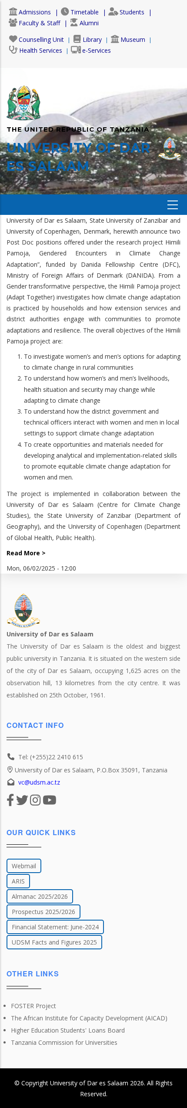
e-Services (96, 50)
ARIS (18, 881)
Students (132, 12)
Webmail (24, 866)
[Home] (23, 98)
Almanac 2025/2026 (40, 896)
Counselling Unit (41, 39)
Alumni (89, 23)
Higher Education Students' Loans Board (68, 1030)
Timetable (84, 12)
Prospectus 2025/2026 (43, 911)
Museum (132, 39)
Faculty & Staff (39, 23)
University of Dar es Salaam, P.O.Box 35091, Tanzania (91, 770)
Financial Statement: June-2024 (55, 927)
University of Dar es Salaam (89, 1083)
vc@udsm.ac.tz (39, 782)
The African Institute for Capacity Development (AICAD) (89, 1018)
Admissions (35, 12)
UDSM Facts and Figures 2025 (54, 942)
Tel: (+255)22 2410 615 (50, 757)
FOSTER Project (33, 1006)
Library (92, 39)
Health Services (40, 50)
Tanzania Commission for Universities (64, 1042)
